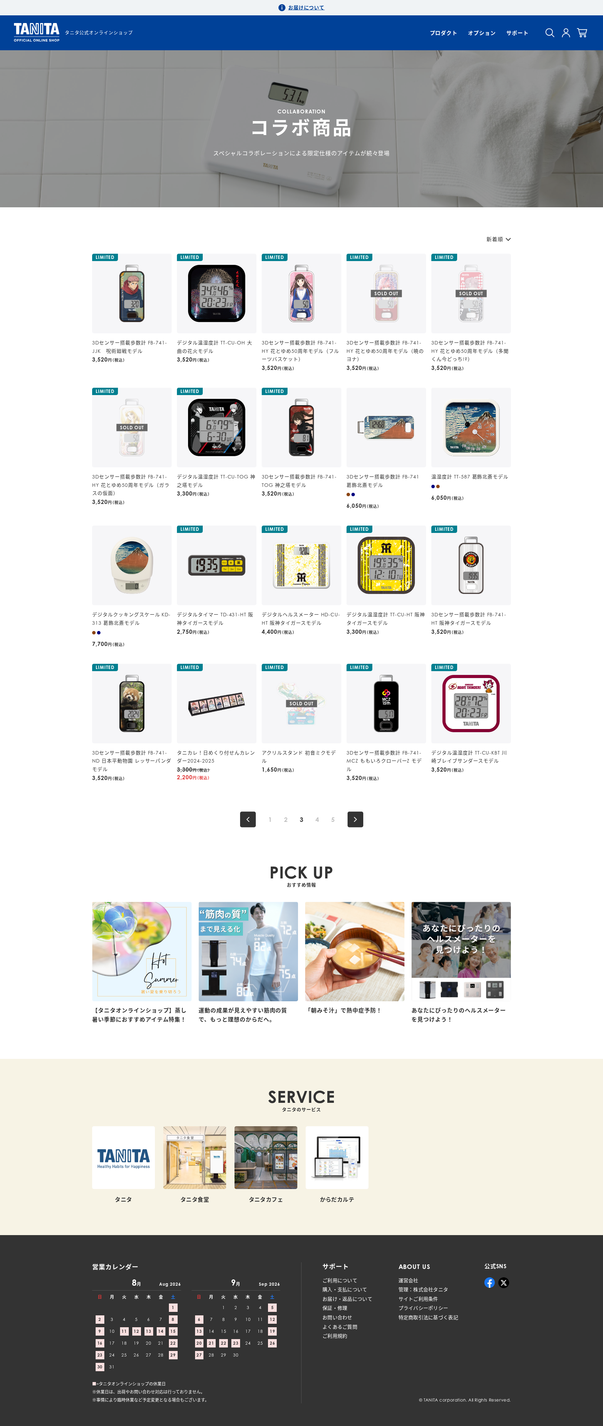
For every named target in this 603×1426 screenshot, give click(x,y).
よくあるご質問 (339, 1327)
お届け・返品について (347, 1299)
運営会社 (408, 1280)
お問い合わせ (337, 1317)
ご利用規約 (334, 1336)
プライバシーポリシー (423, 1308)
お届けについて (306, 7)
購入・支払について (344, 1289)
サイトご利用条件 (418, 1299)
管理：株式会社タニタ (423, 1289)
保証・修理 (334, 1308)
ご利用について (339, 1280)
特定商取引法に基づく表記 (428, 1317)
